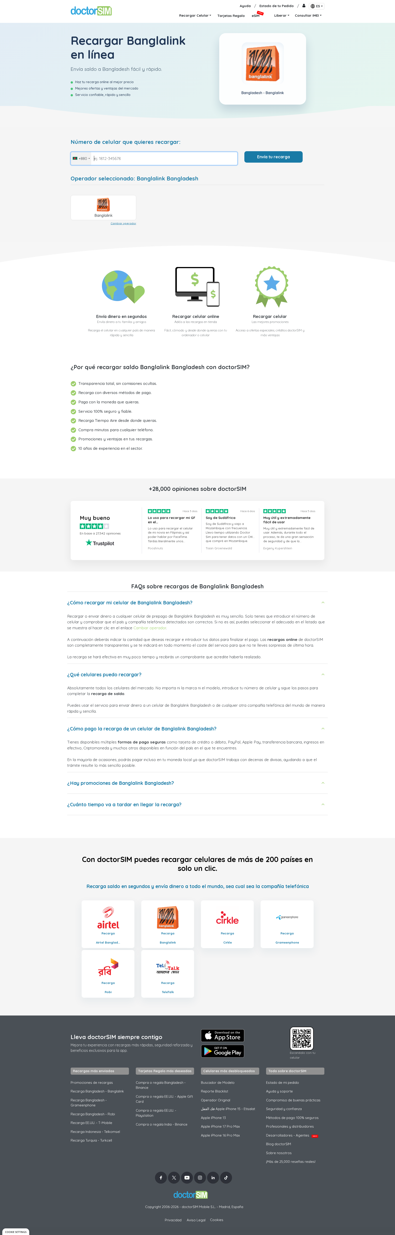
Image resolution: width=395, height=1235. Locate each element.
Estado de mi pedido (282, 1082)
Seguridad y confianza (284, 1109)
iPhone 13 (213, 1118)
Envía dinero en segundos (121, 316)
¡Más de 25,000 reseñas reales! (290, 1161)
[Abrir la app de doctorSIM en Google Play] (222, 1051)
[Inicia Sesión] (304, 6)
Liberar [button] (280, 15)
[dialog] (15, 1231)
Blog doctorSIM (278, 1144)
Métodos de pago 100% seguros (292, 1118)
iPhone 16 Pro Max (220, 1135)
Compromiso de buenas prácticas (293, 1100)
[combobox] (81, 158)
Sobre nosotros (279, 1153)
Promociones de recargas (92, 1082)
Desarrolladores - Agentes (291, 1135)
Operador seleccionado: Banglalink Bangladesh (134, 178)
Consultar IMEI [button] (307, 15)
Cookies (216, 1220)
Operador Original (215, 1100)
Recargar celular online (195, 316)
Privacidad (173, 1220)
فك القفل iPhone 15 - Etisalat (228, 1109)
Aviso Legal (196, 1220)
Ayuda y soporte (279, 1091)
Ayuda (245, 6)
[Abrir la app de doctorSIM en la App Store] (222, 1035)
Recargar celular (270, 316)
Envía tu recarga (273, 156)
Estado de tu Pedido (276, 6)
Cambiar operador (123, 223)
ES (318, 6)
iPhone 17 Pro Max (220, 1126)
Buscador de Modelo (218, 1082)
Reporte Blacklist (214, 1091)
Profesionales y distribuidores (290, 1126)
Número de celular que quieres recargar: (126, 142)
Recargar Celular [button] (194, 15)
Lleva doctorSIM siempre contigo (116, 1036)
